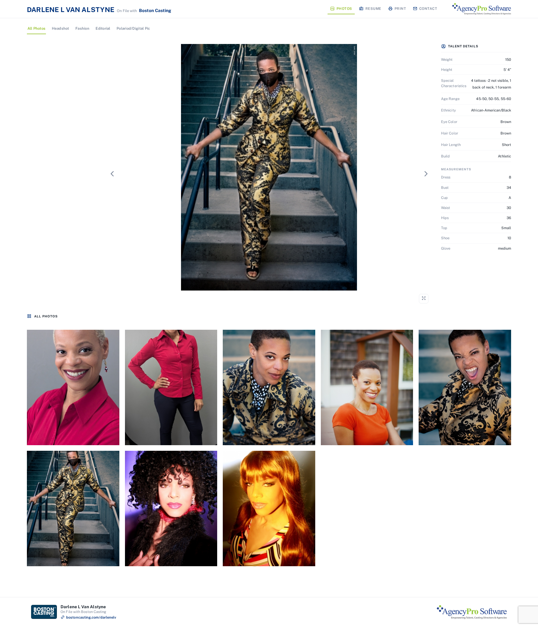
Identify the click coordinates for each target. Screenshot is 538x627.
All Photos (36, 28)
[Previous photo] (112, 173)
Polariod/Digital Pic (133, 28)
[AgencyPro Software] (481, 9)
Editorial (103, 28)
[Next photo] (426, 173)
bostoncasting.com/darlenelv (91, 617)
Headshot (60, 28)
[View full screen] (423, 298)
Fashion (82, 28)
